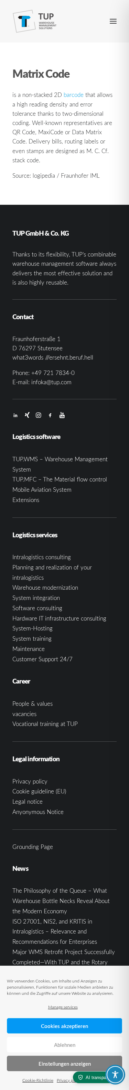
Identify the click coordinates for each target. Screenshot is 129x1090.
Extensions (25, 500)
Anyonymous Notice (38, 812)
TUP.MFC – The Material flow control (59, 479)
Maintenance (28, 649)
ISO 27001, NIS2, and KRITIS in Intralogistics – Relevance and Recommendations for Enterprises (54, 931)
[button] (113, 21)
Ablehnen (64, 1044)
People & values (32, 703)
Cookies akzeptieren (64, 1026)
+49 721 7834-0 (53, 373)
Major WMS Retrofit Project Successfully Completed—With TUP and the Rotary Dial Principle (63, 962)
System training (32, 638)
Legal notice (27, 801)
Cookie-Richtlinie (37, 1080)
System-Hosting (32, 628)
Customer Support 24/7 (42, 659)
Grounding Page (32, 847)
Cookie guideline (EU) (39, 791)
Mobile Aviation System (42, 489)
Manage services (63, 1007)
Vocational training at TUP (45, 724)
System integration (36, 598)
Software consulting (37, 608)
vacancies (24, 714)
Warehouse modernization (45, 587)
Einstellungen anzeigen (65, 1063)
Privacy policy (69, 1080)
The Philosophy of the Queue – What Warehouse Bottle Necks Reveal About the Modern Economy (61, 901)
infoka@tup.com (51, 382)
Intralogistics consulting (41, 557)
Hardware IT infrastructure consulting (59, 618)
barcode (74, 95)
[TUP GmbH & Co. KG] (34, 21)
